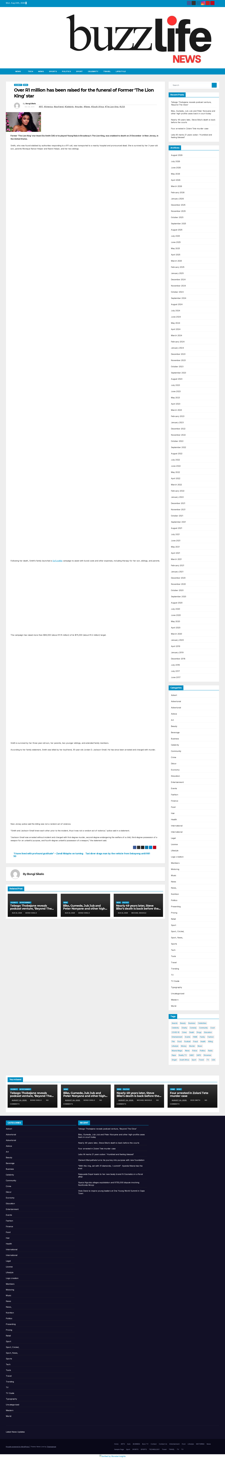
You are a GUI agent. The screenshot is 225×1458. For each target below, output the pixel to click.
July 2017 (175, 671)
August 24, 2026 (19, 1100)
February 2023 (177, 416)
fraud (195, 1041)
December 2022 (178, 429)
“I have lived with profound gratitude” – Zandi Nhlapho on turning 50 (48, 855)
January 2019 (177, 652)
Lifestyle (121, 71)
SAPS (199, 1055)
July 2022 (175, 460)
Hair (173, 813)
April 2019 (175, 646)
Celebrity (93, 71)
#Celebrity (69, 106)
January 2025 (177, 273)
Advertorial (176, 701)
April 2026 (175, 180)
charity (184, 1028)
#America (48, 106)
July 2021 (175, 534)
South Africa (184, 1060)
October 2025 (177, 217)
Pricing (174, 913)
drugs (199, 1032)
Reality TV (183, 1055)
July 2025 (175, 236)
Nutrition (175, 894)
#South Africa (97, 106)
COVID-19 (175, 1032)
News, (174, 888)
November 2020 (178, 584)
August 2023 (176, 379)
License (174, 844)
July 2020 (175, 609)
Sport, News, (177, 937)
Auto (129, 1444)
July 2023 (175, 385)
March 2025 (176, 261)
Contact (154, 1444)
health (203, 1041)
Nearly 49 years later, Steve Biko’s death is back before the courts (137, 908)
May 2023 (175, 397)
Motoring (175, 869)
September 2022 (178, 447)
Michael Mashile (138, 913)
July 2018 (175, 665)
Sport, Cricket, (177, 931)
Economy (175, 770)
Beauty (174, 726)
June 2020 (176, 615)
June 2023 (176, 391)
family (202, 1037)
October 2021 (177, 516)
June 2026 (176, 167)
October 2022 (177, 441)
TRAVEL (107, 71)
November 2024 (178, 286)
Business (175, 739)
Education (175, 776)
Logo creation (177, 857)
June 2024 (176, 317)
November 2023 (178, 360)
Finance (174, 801)
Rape (174, 1055)
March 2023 (176, 410)
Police (194, 1051)
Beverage (175, 732)
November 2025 (178, 211)
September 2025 (178, 223)
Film (173, 1041)
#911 (41, 106)
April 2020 (175, 627)
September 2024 (178, 298)
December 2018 (178, 659)
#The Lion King (111, 106)
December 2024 (178, 279)
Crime (173, 757)
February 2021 (177, 565)
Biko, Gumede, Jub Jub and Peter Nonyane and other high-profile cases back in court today (85, 908)
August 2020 (177, 603)
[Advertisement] (85, 170)
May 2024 (175, 323)
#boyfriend (59, 106)
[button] (217, 71)
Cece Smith (195, 1100)
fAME (195, 1037)
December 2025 (178, 205)
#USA (122, 106)
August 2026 (177, 155)
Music (173, 875)
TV (172, 975)
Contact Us (163, 1444)
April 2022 (175, 478)
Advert (174, 695)
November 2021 (178, 509)
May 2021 (175, 547)
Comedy (193, 1028)
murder (192, 1046)
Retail (173, 919)
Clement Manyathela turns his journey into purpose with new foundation (111, 1160)
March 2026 (176, 186)
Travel (174, 962)
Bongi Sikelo (31, 104)
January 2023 (177, 422)
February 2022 (177, 491)
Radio (210, 1051)
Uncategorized (177, 993)
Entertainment (25, 902)
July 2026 (175, 161)
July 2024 (175, 310)
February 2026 (178, 192)
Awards (174, 1023)
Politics (66, 71)
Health (174, 819)
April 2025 (175, 254)
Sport (79, 71)
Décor (174, 763)
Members (175, 863)
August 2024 (177, 304)
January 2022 (177, 497)
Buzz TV (145, 1444)
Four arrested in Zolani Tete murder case (189, 128)
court (212, 1028)
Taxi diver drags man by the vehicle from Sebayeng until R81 (117, 853)
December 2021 (178, 503)
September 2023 (178, 373)
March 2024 (176, 335)
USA (213, 1060)
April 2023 (175, 404)
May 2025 (175, 248)
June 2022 (176, 466)
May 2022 (175, 472)
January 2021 (177, 571)
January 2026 (177, 199)
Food (173, 807)
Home (116, 1444)
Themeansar (51, 1447)
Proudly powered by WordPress (18, 1447)
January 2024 (177, 348)
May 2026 (175, 174)
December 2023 (178, 354)
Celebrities (202, 1023)
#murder (79, 106)
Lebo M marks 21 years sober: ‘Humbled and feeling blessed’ (106, 1154)
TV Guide (175, 981)
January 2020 (177, 640)
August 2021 (176, 528)
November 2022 (178, 435)
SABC (191, 1055)
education (208, 1032)
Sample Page (119, 1449)
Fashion (174, 794)
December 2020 (178, 578)
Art (172, 720)
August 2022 (176, 453)
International (177, 826)
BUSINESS (136, 1444)
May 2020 (175, 621)
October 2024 (177, 292)
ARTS (123, 1444)
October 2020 (177, 590)
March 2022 (176, 484)
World (173, 1006)
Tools (173, 956)
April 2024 (176, 329)
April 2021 (175, 553)
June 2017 (176, 677)
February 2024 (178, 341)
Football (187, 1041)
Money (183, 1046)
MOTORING (200, 1444)
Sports (53, 71)
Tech (30, 71)
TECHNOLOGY (154, 1449)
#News (87, 106)
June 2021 (175, 540)
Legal (173, 838)
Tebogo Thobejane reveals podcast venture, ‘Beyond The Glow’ (31, 908)
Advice (174, 714)
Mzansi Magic (177, 1051)
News (18, 71)
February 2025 (177, 267)
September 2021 (178, 522)
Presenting (176, 906)
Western (174, 1000)
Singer (174, 1060)
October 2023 (177, 366)
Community (176, 751)
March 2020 (176, 634)
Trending (175, 969)
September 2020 (178, 596)
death (191, 1032)
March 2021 (176, 559)
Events (174, 788)
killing (210, 1041)
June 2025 (176, 242)
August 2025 (176, 230)
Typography (176, 987)
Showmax (207, 1055)
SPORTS (135, 1449)
